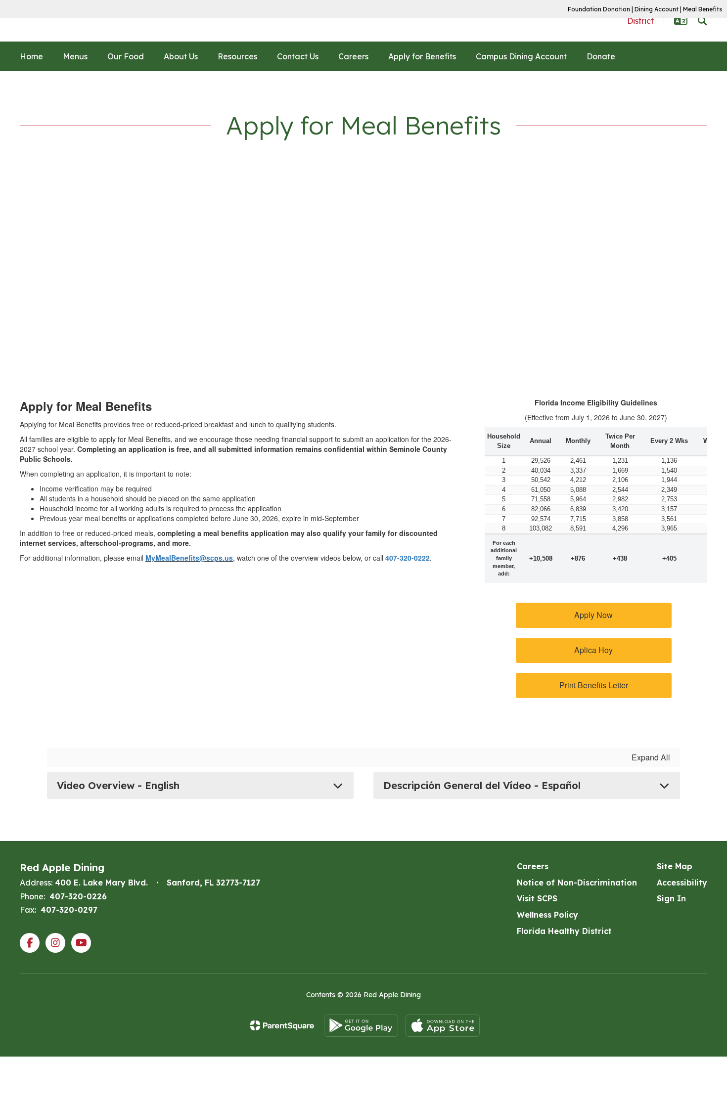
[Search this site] (702, 21)
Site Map (674, 866)
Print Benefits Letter (593, 685)
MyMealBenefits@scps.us (189, 558)
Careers (532, 866)
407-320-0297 (69, 910)
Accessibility (682, 882)
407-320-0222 (407, 558)
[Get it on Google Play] (361, 1026)
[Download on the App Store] (443, 1026)
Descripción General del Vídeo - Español (482, 785)
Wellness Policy (547, 915)
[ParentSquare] (282, 1025)
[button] (680, 21)
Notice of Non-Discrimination (577, 882)
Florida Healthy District (564, 931)
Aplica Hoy (593, 650)
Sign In (671, 898)
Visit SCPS (537, 898)
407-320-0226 (78, 896)
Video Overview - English (118, 785)
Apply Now (593, 614)
